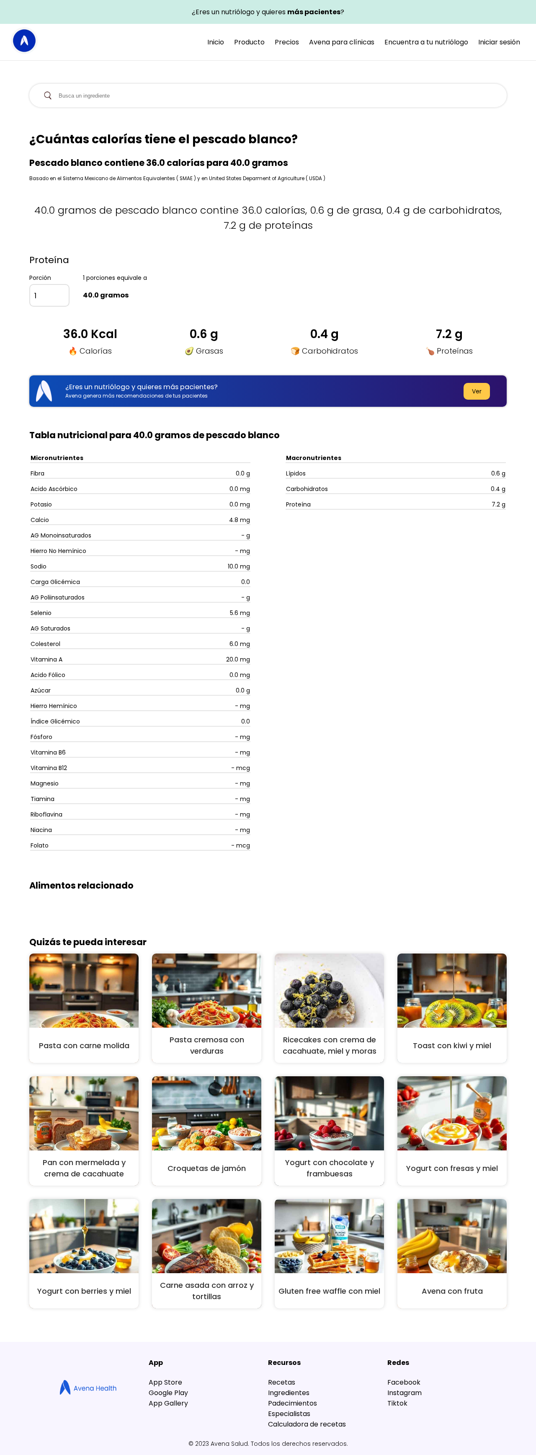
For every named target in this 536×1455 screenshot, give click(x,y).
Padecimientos (292, 1403)
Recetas (281, 1382)
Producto (249, 42)
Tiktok (397, 1403)
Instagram (404, 1393)
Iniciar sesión (499, 42)
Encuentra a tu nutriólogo (426, 42)
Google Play (168, 1393)
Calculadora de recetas (307, 1424)
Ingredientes (288, 1393)
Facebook (403, 1382)
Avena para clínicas (341, 42)
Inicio (215, 42)
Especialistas (289, 1414)
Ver (477, 391)
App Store (165, 1382)
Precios (287, 42)
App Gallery (168, 1403)
